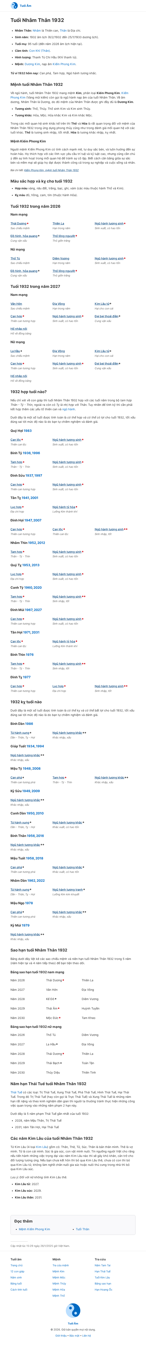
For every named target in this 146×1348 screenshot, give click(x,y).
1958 (30, 858)
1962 (31, 880)
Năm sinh (16, 1277)
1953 (26, 565)
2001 (34, 498)
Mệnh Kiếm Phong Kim (34, 1229)
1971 (26, 632)
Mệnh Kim (58, 1271)
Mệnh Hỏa (59, 1289)
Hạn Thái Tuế (102, 1271)
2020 (37, 587)
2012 (41, 543)
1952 (32, 543)
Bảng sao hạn (103, 1283)
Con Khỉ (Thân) (39, 50)
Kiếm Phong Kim (64, 64)
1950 (30, 813)
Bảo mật (74, 1335)
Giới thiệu (61, 1335)
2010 (40, 813)
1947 (28, 520)
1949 (26, 791)
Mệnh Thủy (59, 1283)
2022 (41, 880)
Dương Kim (32, 64)
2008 (36, 768)
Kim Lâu (41, 1147)
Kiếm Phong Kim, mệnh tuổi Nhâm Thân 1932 (51, 170)
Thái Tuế (16, 1092)
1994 (40, 746)
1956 (31, 836)
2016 (40, 836)
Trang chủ (16, 1265)
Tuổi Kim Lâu (102, 1277)
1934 (31, 746)
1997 (38, 475)
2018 (39, 858)
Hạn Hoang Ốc (103, 1289)
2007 (37, 520)
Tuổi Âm (73, 1323)
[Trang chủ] (73, 1317)
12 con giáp (17, 1271)
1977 (27, 677)
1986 (29, 724)
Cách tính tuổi (19, 1289)
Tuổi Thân (82, 1229)
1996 (36, 453)
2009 (36, 791)
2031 (36, 632)
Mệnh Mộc (59, 1277)
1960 (28, 587)
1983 (28, 431)
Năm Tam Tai (102, 1265)
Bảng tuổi (16, 1283)
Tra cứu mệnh (61, 1265)
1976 (30, 655)
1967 (28, 610)
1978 (29, 903)
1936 (27, 453)
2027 (38, 610)
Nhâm (37, 30)
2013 (36, 565)
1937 (29, 475)
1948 (27, 768)
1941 (25, 498)
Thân (63, 30)
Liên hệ (86, 1335)
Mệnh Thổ (59, 1295)
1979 (26, 925)
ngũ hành (68, 409)
